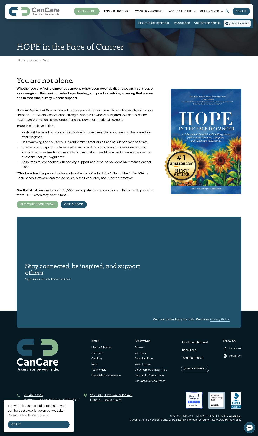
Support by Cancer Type (149, 375)
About (34, 60)
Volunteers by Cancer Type (151, 370)
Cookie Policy (17, 415)
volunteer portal (207, 23)
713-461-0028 (33, 395)
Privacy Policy (220, 319)
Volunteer (140, 353)
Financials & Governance (106, 375)
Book (46, 60)
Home (21, 60)
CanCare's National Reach (150, 381)
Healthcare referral (154, 23)
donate (241, 11)
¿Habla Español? (195, 369)
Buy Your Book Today (37, 204)
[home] (34, 11)
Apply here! (87, 11)
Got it (16, 424)
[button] (181, 11)
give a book (73, 204)
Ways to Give (143, 364)
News (94, 364)
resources (182, 23)
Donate (139, 347)
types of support (117, 11)
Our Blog (96, 358)
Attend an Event (144, 358)
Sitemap (192, 420)
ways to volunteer (149, 11)
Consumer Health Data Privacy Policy (220, 420)
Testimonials (98, 370)
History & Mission (101, 347)
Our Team (97, 353)
